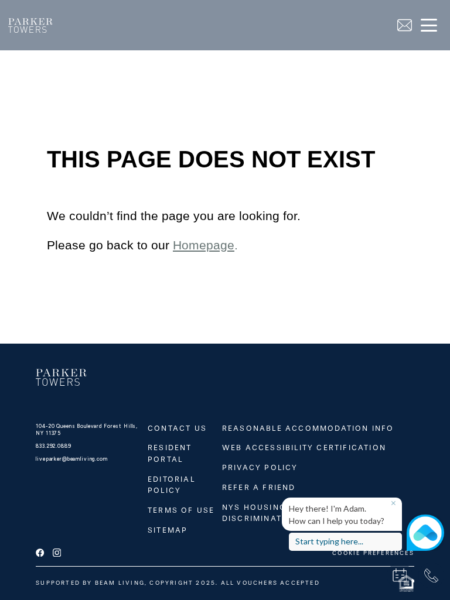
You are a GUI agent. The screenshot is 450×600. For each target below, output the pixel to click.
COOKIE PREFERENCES (373, 553)
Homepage (203, 245)
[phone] (431, 575)
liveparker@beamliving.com (72, 459)
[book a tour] (399, 575)
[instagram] (57, 553)
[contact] (404, 25)
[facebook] (40, 553)
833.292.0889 (53, 446)
